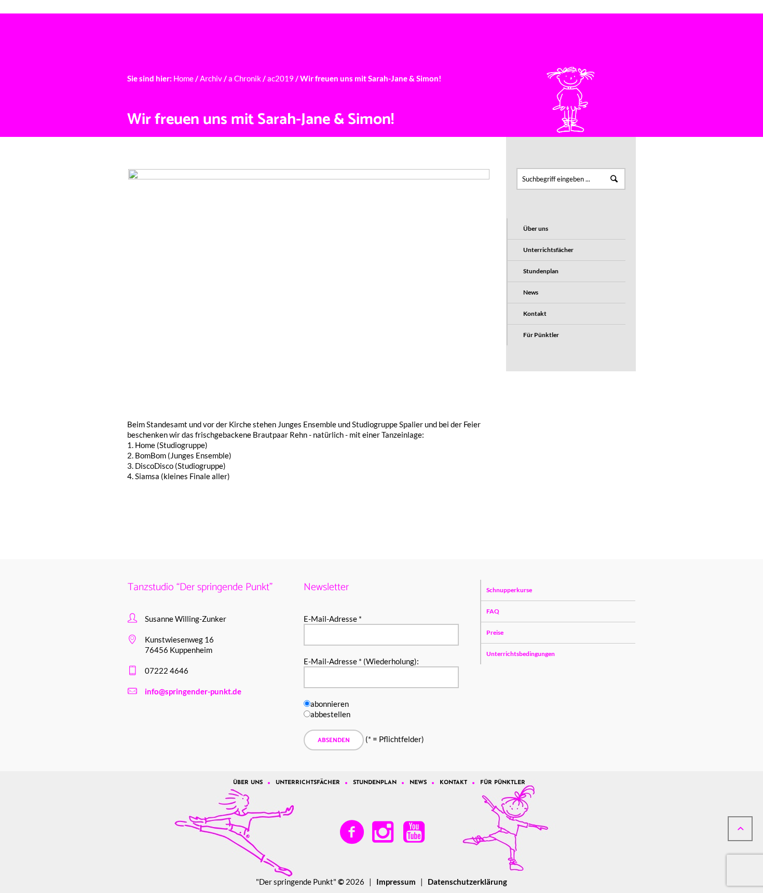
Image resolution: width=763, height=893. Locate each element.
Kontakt (535, 313)
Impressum (396, 881)
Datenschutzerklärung (467, 881)
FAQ (492, 611)
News (530, 292)
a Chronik (244, 78)
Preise (494, 632)
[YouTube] (415, 832)
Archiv (211, 78)
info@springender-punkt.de (193, 691)
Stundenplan (540, 271)
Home (183, 78)
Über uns (535, 228)
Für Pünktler (541, 335)
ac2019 (280, 78)
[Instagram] (384, 832)
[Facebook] (352, 832)
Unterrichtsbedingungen (520, 654)
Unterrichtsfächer (548, 250)
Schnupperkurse (509, 590)
